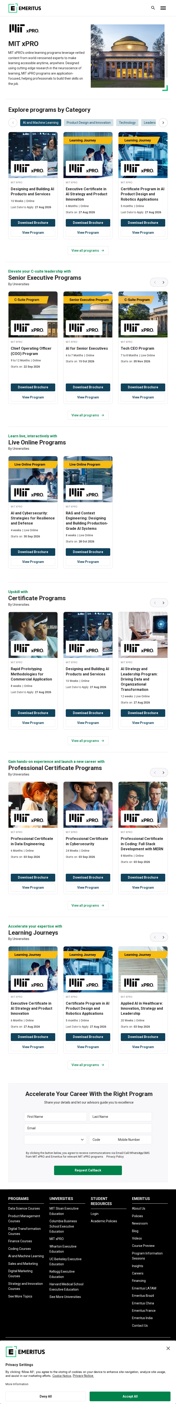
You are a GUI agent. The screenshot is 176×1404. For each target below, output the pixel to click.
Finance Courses (20, 1241)
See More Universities (65, 1297)
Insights (137, 1266)
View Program (33, 232)
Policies (137, 1216)
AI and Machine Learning (26, 1256)
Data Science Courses (24, 1208)
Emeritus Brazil (143, 1295)
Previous (154, 282)
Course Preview (143, 1246)
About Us (138, 1208)
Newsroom (140, 1223)
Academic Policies (104, 1221)
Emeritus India (142, 1318)
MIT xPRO (57, 1239)
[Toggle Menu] (163, 8)
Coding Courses (19, 1249)
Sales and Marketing (23, 1264)
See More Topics (20, 1296)
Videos (137, 1238)
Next (163, 282)
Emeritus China (143, 1303)
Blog (135, 1231)
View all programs (85, 250)
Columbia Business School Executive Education (63, 1226)
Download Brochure (33, 223)
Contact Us (140, 1325)
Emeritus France (144, 1310)
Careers (137, 1273)
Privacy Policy (115, 1156)
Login (95, 1214)
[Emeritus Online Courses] (24, 8)
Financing (139, 1281)
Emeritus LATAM (144, 1288)
